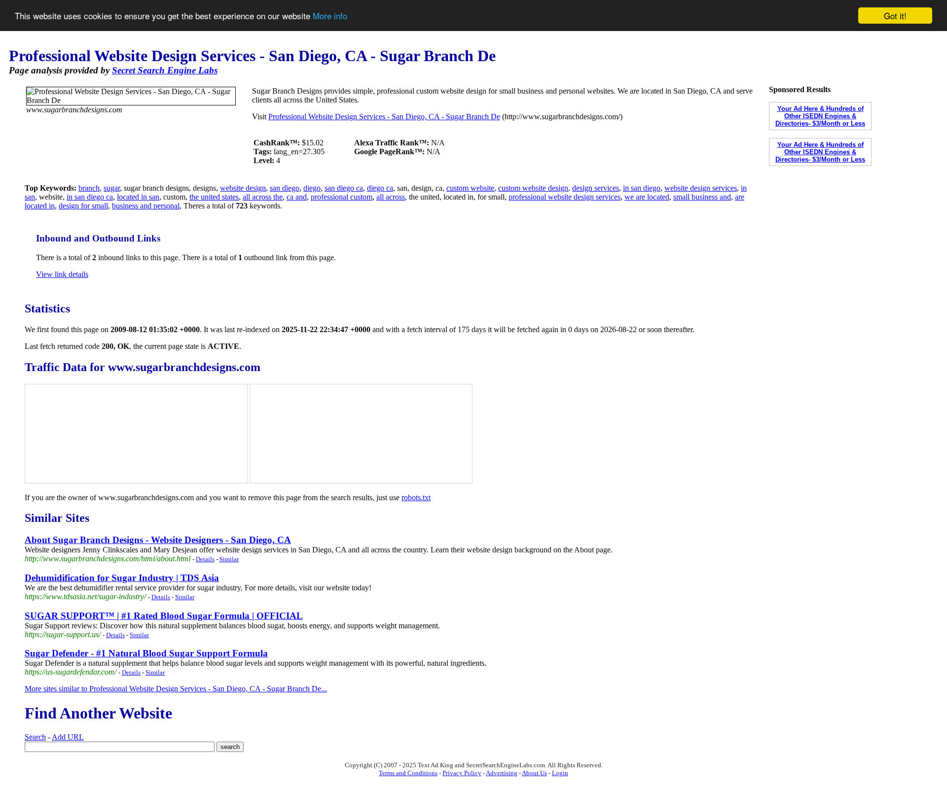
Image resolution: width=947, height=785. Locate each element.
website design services (700, 188)
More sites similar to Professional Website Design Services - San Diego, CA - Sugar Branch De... (176, 688)
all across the (263, 197)
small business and (702, 197)
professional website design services (564, 197)
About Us (534, 773)
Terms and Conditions (408, 773)
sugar (112, 188)
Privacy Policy (461, 773)
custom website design (533, 188)
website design (243, 188)
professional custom (341, 197)
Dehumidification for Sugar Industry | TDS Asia (122, 578)
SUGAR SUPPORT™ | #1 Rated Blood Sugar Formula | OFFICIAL (164, 616)
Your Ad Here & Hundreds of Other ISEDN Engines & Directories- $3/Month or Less (820, 116)
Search (35, 737)
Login (560, 773)
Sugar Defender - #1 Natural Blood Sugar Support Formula (146, 653)
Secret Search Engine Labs (165, 70)
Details (205, 559)
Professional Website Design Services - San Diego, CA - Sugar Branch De (384, 116)
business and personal (146, 206)
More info (330, 16)
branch (89, 188)
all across (390, 197)
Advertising (501, 773)
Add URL (68, 737)
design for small (83, 206)
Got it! (895, 15)
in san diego (641, 188)
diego (312, 188)
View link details (62, 274)
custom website (470, 188)
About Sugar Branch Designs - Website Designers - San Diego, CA (158, 540)
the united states (214, 197)
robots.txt (416, 497)
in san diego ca (90, 197)
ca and (297, 197)
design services (595, 188)
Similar (229, 559)
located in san (138, 197)
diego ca (380, 188)
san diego (284, 188)
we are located (646, 197)
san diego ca (344, 188)
